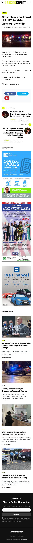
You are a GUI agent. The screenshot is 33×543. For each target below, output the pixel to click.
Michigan (6, 140)
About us (20, 536)
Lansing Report (16, 531)
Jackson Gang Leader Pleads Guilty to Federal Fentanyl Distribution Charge (16, 345)
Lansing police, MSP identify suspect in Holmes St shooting (14, 476)
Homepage (13, 536)
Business (12, 119)
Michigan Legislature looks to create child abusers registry (14, 433)
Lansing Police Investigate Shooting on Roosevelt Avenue (14, 390)
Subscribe (16, 514)
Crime (4, 12)
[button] (3, 3)
